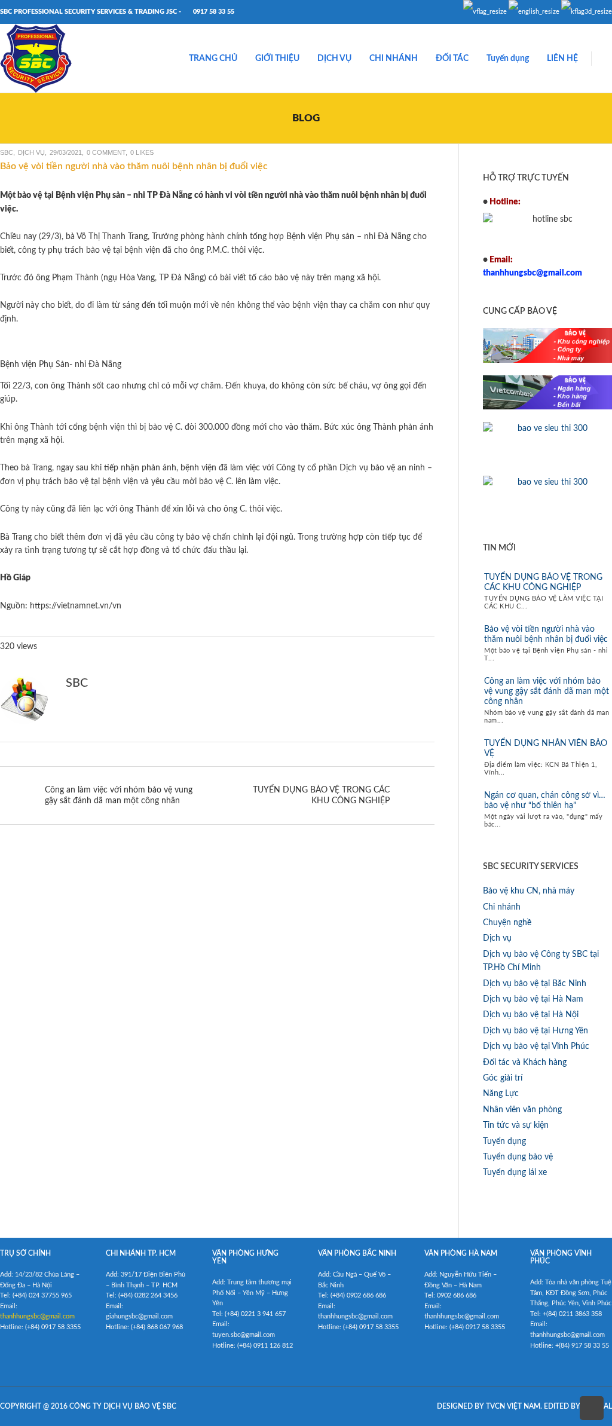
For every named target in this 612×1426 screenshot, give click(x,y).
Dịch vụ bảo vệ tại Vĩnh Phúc (536, 1046)
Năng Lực (501, 1094)
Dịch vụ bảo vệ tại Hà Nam (533, 999)
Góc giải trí (502, 1078)
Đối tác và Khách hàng (525, 1062)
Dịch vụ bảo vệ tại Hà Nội (531, 1015)
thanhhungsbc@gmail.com (37, 1316)
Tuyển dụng (507, 58)
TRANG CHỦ (213, 58)
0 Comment (106, 152)
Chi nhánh (502, 907)
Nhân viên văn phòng (522, 1110)
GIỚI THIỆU (277, 58)
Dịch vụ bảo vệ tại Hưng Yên (535, 1031)
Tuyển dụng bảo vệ (518, 1157)
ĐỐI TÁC (452, 58)
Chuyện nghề (507, 923)
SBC (6, 152)
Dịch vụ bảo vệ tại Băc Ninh (534, 984)
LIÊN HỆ (562, 58)
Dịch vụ (31, 152)
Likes (142, 152)
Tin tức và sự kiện (516, 1125)
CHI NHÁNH (393, 58)
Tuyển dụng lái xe (515, 1172)
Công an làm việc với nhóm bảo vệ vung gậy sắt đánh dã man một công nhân (546, 691)
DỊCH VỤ (334, 58)
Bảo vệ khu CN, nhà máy (528, 891)
